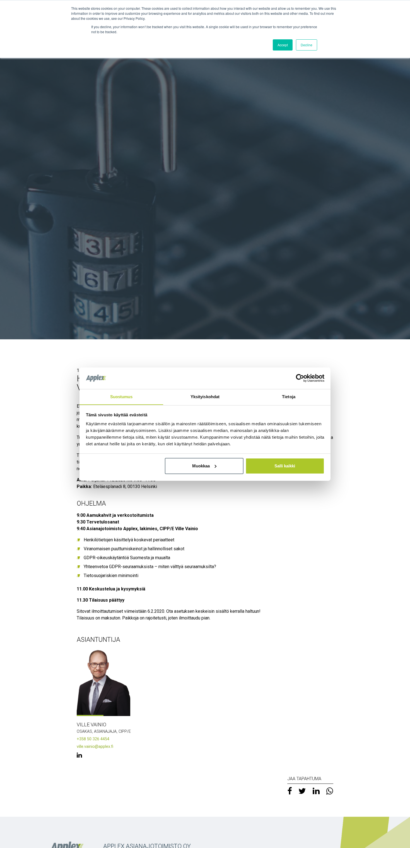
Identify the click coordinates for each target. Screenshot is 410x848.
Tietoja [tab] (288, 396)
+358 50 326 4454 (93, 739)
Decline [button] (306, 44)
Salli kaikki (284, 465)
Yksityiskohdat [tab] (205, 396)
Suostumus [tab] (121, 396)
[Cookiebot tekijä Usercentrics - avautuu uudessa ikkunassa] (300, 378)
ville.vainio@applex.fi (95, 746)
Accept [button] (283, 44)
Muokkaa (201, 465)
